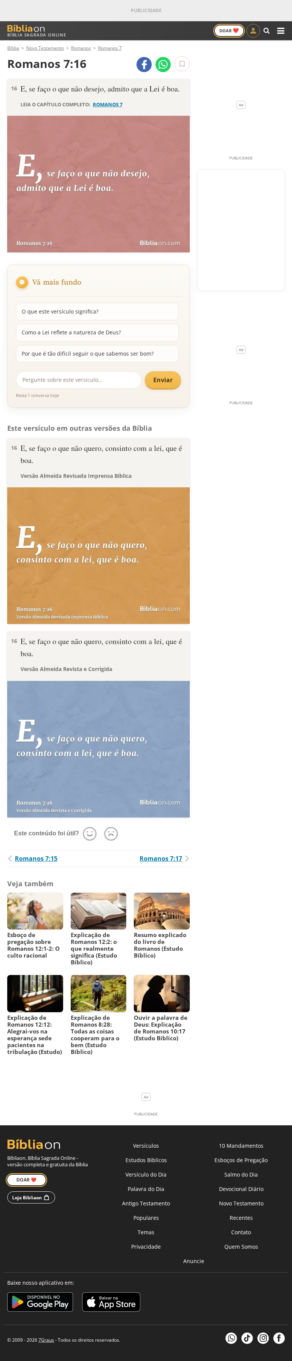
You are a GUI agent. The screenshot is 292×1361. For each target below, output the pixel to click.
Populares (146, 1217)
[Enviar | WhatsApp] (163, 64)
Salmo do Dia (241, 1174)
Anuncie (193, 1261)
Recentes (241, 1217)
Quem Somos (241, 1246)
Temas (146, 1232)
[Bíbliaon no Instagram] (263, 1338)
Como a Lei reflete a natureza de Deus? (71, 332)
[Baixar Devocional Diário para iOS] (111, 1303)
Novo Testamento (241, 1203)
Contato (241, 1232)
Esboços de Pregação (241, 1160)
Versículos (146, 1145)
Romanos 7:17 (161, 858)
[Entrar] (253, 31)
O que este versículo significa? (60, 311)
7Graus (46, 1340)
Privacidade (146, 1246)
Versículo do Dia (146, 1174)
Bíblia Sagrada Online (36, 35)
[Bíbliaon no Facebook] (279, 1338)
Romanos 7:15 (36, 858)
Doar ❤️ (26, 1180)
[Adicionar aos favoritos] (182, 63)
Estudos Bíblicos (146, 1160)
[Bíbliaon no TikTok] (247, 1338)
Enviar (163, 380)
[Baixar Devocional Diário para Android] (40, 1303)
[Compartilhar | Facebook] (144, 64)
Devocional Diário (241, 1188)
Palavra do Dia (146, 1188)
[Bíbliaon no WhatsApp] (231, 1338)
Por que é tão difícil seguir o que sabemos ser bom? (88, 353)
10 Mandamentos (241, 1145)
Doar (229, 30)
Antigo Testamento (146, 1203)
